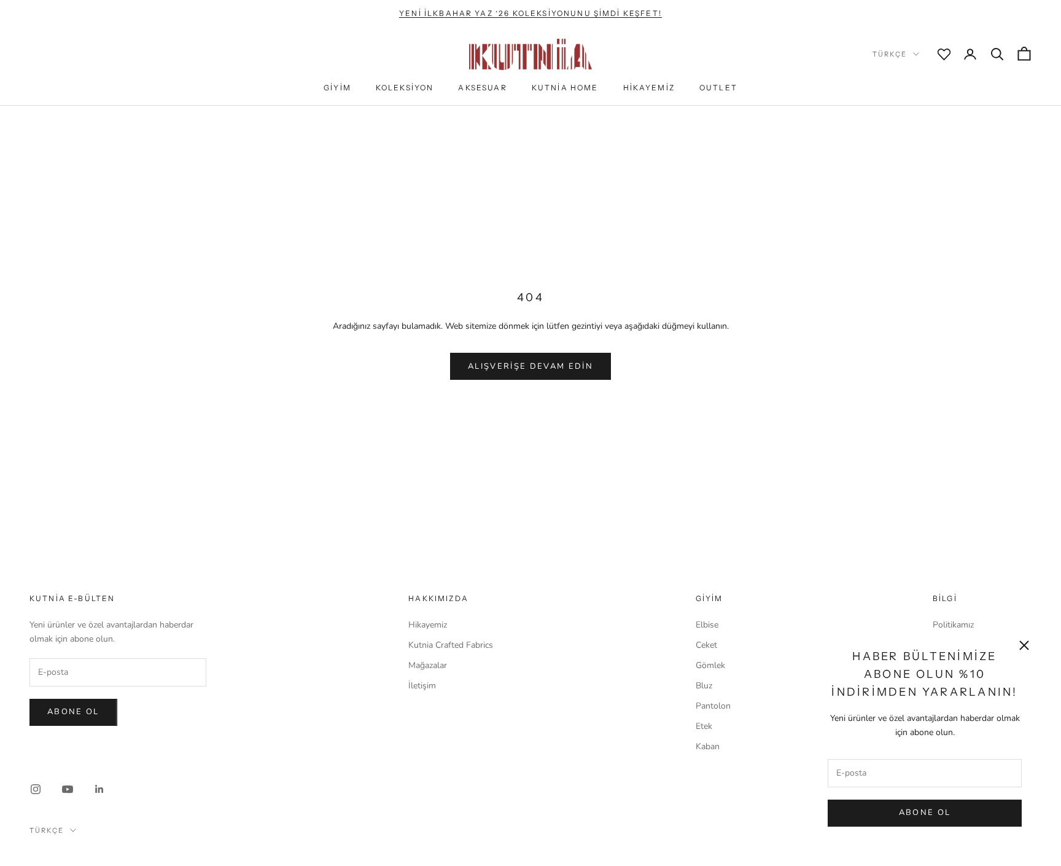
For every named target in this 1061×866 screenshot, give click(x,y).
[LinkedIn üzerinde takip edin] (99, 789)
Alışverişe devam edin (530, 366)
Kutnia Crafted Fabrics (450, 645)
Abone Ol (925, 812)
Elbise (707, 625)
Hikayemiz (427, 625)
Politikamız (953, 625)
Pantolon (713, 706)
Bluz (704, 685)
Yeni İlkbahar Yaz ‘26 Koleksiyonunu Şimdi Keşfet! (530, 13)
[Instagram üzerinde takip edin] (35, 789)
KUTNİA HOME (565, 87)
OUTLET (718, 87)
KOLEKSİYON (405, 87)
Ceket (706, 645)
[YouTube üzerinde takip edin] (67, 789)
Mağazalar (427, 665)
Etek (704, 726)
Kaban (708, 746)
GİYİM (337, 87)
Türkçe (890, 54)
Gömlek (710, 665)
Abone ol (73, 711)
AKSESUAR (482, 87)
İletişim (422, 685)
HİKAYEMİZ (649, 87)
